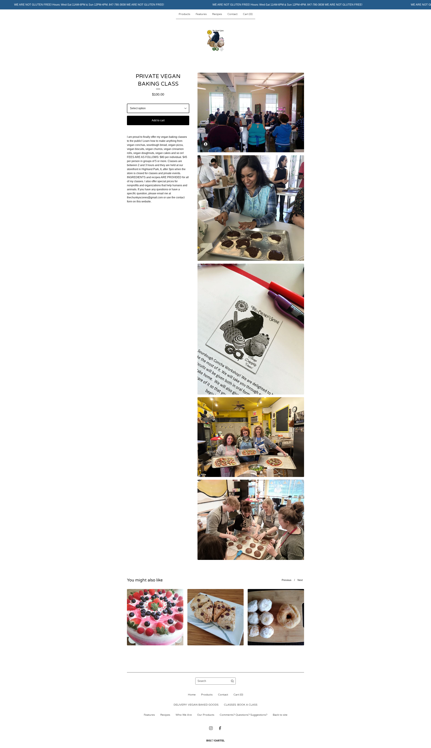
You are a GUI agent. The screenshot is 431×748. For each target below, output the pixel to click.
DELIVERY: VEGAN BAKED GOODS (196, 704)
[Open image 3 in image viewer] (250, 329)
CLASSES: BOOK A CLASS (240, 704)
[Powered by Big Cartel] (215, 740)
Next (300, 580)
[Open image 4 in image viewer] (250, 437)
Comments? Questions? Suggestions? (243, 715)
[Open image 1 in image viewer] (250, 113)
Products (184, 14)
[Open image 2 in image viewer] (250, 208)
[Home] (215, 40)
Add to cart (158, 120)
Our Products (205, 715)
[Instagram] (211, 728)
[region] (215, 4)
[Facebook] (220, 728)
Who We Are (184, 715)
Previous (286, 580)
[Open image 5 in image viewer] (250, 520)
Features (201, 14)
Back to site (280, 715)
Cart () (248, 14)
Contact (232, 14)
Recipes (217, 14)
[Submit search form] (232, 681)
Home (192, 694)
